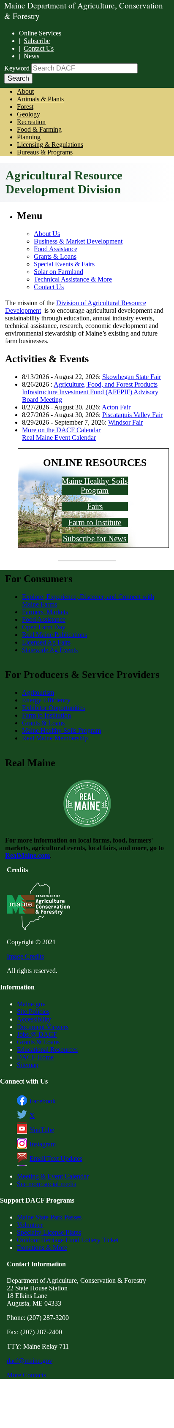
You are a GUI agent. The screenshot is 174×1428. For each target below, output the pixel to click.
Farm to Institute (94, 522)
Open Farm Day (43, 627)
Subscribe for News (94, 538)
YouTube (42, 1129)
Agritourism (38, 692)
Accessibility (34, 1019)
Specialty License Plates (49, 1232)
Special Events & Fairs (64, 264)
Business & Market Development (78, 241)
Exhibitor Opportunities (53, 707)
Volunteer (30, 1224)
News (31, 56)
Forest (25, 106)
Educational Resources (47, 1049)
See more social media (46, 1183)
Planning (29, 137)
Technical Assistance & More (73, 279)
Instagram (43, 1144)
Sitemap (27, 1064)
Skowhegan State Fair (131, 376)
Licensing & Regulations (50, 144)
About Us (47, 233)
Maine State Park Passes (49, 1217)
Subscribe (37, 40)
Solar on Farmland (58, 271)
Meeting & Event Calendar (53, 1176)
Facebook (43, 1101)
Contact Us (39, 48)
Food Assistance (55, 248)
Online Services (40, 33)
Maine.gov (31, 1004)
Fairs (95, 506)
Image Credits (25, 956)
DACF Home (35, 1057)
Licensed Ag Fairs (46, 642)
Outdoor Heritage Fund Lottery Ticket (68, 1240)
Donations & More (42, 1247)
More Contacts (26, 1375)
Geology (28, 114)
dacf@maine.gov (29, 1360)
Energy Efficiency (46, 700)
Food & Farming (39, 129)
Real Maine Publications (54, 634)
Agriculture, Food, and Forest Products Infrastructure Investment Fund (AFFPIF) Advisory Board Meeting (90, 392)
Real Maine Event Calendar (59, 437)
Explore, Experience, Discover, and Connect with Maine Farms (88, 600)
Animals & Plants (40, 99)
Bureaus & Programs (45, 152)
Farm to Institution (46, 715)
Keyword (17, 68)
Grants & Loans (55, 256)
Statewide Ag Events (50, 649)
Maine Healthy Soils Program (95, 486)
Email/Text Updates (56, 1158)
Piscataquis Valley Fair (132, 414)
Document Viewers (42, 1026)
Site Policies (33, 1011)
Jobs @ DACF (37, 1034)
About (25, 91)
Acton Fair (116, 407)
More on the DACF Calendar (61, 430)
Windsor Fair (125, 422)
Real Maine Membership (55, 738)
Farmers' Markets (45, 611)
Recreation (31, 121)
